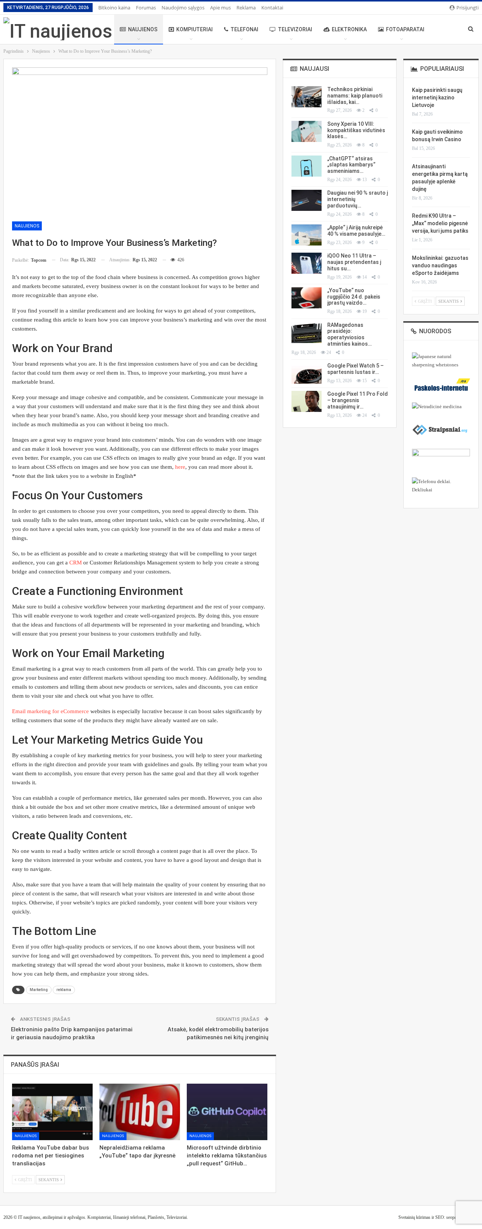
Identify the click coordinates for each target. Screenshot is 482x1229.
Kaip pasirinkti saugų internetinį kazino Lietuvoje (437, 97)
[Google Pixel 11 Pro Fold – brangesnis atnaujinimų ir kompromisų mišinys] (306, 401)
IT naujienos (29, 1217)
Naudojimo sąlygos (183, 7)
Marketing (39, 990)
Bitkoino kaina (114, 7)
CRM (75, 563)
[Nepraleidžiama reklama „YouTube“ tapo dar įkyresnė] (139, 1112)
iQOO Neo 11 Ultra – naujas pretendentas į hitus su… (354, 262)
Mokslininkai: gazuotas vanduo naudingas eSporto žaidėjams (440, 265)
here (180, 467)
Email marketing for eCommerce (50, 711)
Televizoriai (295, 29)
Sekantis (49, 1179)
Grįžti (24, 1179)
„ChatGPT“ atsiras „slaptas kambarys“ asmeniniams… (351, 165)
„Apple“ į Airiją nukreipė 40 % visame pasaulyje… (356, 230)
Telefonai (244, 29)
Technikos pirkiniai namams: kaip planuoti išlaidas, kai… (354, 95)
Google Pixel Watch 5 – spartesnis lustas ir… (355, 369)
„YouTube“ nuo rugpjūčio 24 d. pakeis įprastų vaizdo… (353, 296)
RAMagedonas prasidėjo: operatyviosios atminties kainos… (349, 334)
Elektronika (349, 29)
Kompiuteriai (194, 29)
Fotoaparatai (405, 29)
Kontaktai (272, 7)
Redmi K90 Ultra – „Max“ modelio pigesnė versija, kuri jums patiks (440, 223)
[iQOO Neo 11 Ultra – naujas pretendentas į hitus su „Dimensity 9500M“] (306, 263)
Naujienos (142, 29)
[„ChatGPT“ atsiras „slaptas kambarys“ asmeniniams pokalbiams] (306, 166)
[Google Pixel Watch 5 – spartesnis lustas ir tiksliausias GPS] (306, 373)
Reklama (246, 7)
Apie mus (220, 7)
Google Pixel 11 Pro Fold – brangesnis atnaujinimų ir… (357, 400)
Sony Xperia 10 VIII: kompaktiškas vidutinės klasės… (356, 130)
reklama (63, 990)
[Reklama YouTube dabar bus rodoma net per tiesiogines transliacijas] (52, 1112)
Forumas (146, 7)
